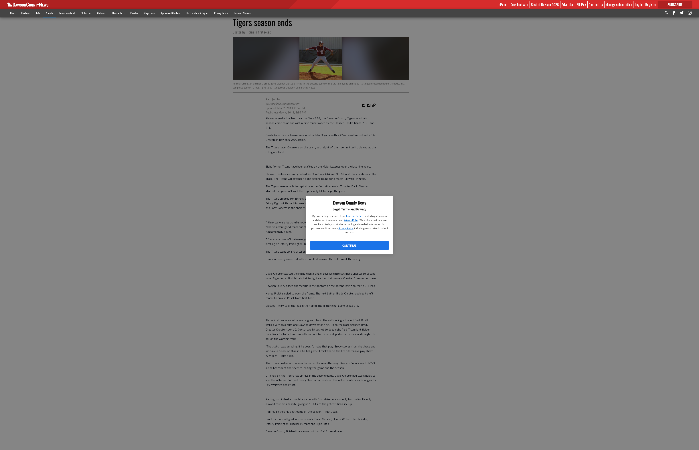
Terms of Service (355, 216)
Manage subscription (619, 4)
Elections (25, 13)
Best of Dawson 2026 (545, 4)
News (12, 13)
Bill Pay (581, 4)
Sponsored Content (171, 13)
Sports (49, 13)
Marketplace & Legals (197, 13)
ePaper (503, 4)
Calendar (101, 13)
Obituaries (86, 13)
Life (38, 13)
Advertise (568, 4)
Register (650, 4)
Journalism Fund (67, 13)
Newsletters (118, 13)
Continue (349, 245)
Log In (639, 4)
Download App (519, 4)
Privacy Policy (351, 220)
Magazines (149, 13)
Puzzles (134, 13)
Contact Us (596, 4)
